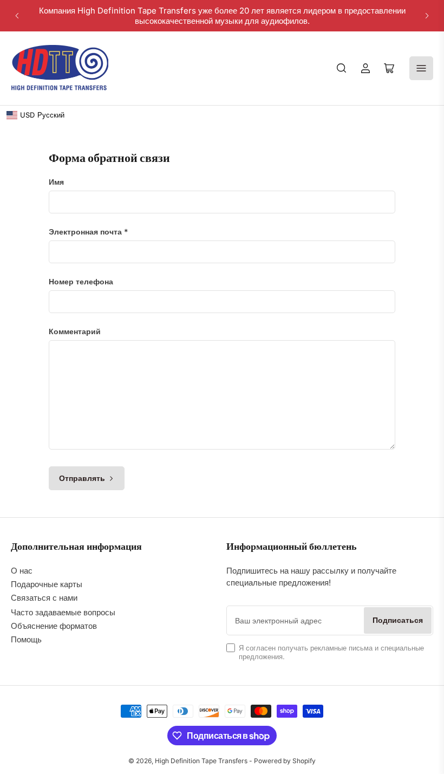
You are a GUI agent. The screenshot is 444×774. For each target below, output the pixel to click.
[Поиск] (342, 68)
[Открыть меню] (421, 68)
